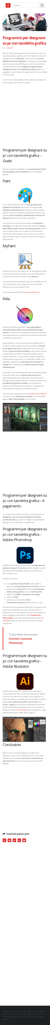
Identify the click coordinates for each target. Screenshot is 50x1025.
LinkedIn (14, 840)
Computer (9, 48)
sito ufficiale (21, 710)
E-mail (24, 840)
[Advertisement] (25, 115)
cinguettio (9, 840)
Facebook (4, 840)
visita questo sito (32, 292)
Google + (19, 840)
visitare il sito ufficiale (38, 393)
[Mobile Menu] (8, 5)
